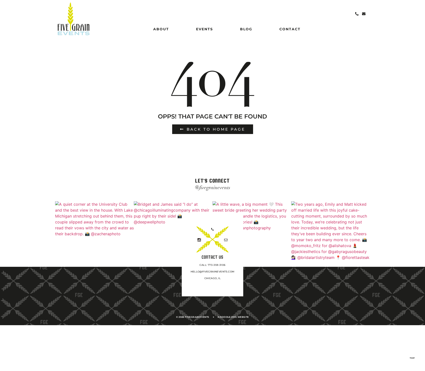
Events (204, 29)
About (161, 29)
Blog (246, 29)
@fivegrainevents (212, 188)
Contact (290, 29)
